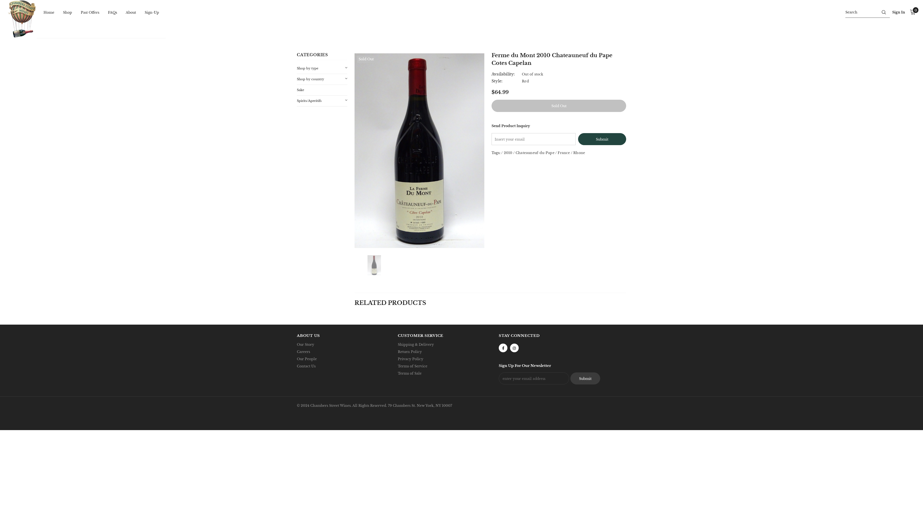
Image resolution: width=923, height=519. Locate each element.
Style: (497, 81)
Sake (300, 90)
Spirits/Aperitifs (309, 101)
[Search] (884, 12)
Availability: (503, 74)
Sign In (898, 12)
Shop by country (310, 79)
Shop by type (307, 68)
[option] (419, 150)
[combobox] (861, 12)
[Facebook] (503, 348)
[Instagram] (514, 348)
